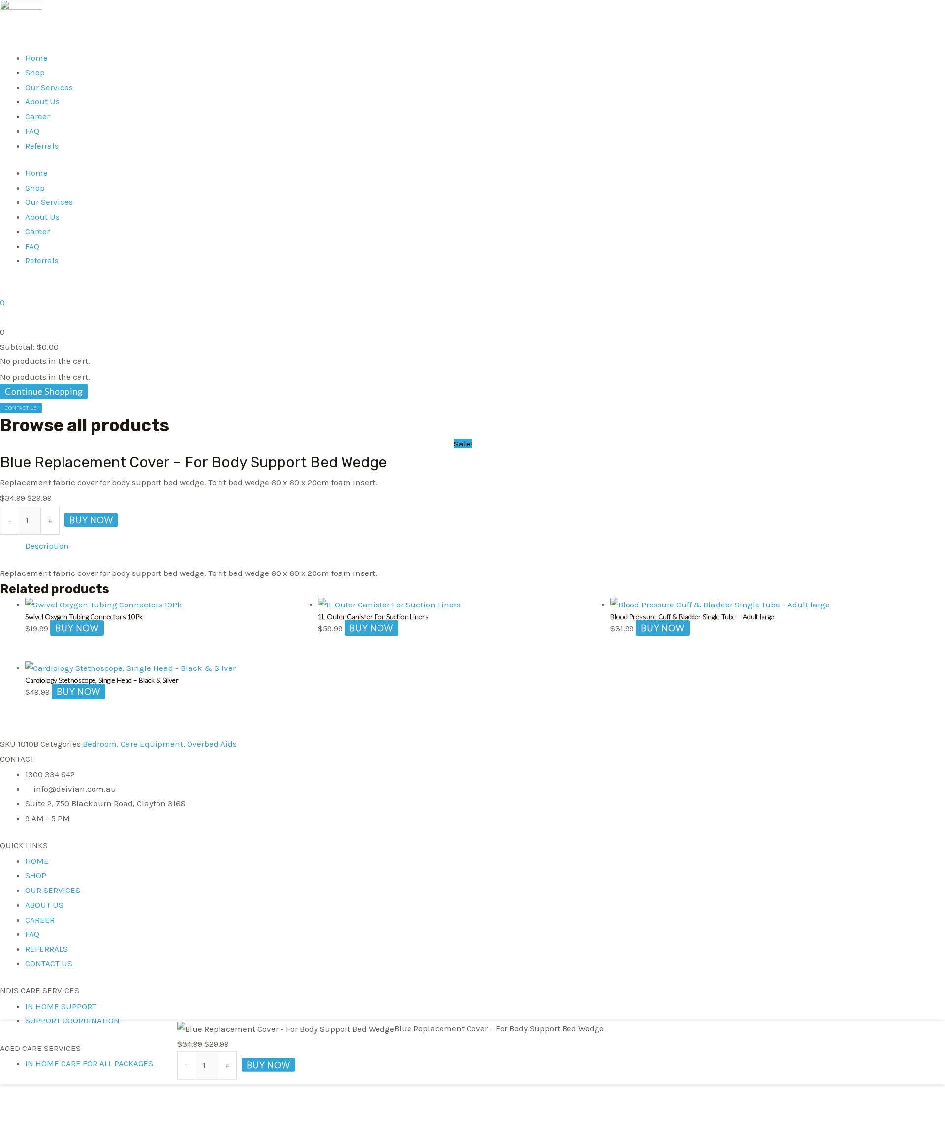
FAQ (32, 131)
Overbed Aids (212, 744)
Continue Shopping (44, 391)
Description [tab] (47, 546)
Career (37, 116)
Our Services (49, 87)
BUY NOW (91, 520)
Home (36, 58)
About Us (42, 101)
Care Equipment (152, 744)
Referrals (42, 146)
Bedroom (100, 744)
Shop (35, 72)
